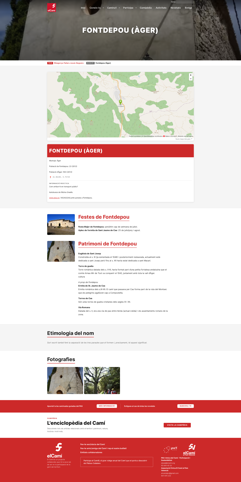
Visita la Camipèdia (177, 425)
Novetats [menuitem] (176, 7)
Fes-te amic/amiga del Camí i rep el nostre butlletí (103, 448)
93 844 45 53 (166, 466)
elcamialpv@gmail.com (169, 473)
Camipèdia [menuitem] (146, 7)
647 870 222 (166, 476)
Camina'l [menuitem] (112, 7)
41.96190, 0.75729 (61, 177)
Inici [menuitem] (83, 7)
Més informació (107, 406)
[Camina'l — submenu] (119, 8)
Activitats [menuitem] (161, 7)
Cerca (173, 2)
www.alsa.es (54, 198)
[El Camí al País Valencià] (189, 450)
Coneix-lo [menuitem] (95, 7)
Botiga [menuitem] (188, 7)
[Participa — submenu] (136, 8)
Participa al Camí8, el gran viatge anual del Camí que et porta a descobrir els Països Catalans (115, 461)
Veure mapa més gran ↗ (183, 139)
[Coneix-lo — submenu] (103, 8)
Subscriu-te (186, 406)
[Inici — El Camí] (51, 7)
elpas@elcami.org (168, 463)
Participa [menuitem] (128, 7)
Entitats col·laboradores (91, 452)
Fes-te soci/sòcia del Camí (92, 444)
